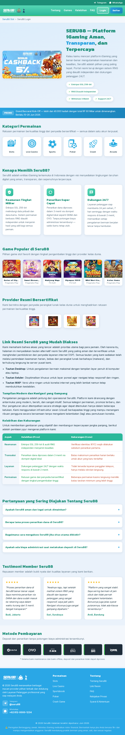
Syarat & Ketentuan (99, 701)
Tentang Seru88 (98, 681)
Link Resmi (95, 686)
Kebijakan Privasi (98, 696)
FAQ (92, 10)
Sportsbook (59, 691)
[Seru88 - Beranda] (14, 10)
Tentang (55, 10)
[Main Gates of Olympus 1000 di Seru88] (73, 269)
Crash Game (59, 701)
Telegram (101, 2)
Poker (56, 696)
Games (68, 10)
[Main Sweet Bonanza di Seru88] (32, 269)
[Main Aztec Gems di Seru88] (113, 269)
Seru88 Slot (8, 19)
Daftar (116, 10)
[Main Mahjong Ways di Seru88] (52, 269)
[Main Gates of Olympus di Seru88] (12, 269)
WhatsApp (117, 2)
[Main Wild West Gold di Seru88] (93, 269)
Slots (55, 681)
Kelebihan (81, 10)
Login (103, 10)
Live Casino (58, 686)
